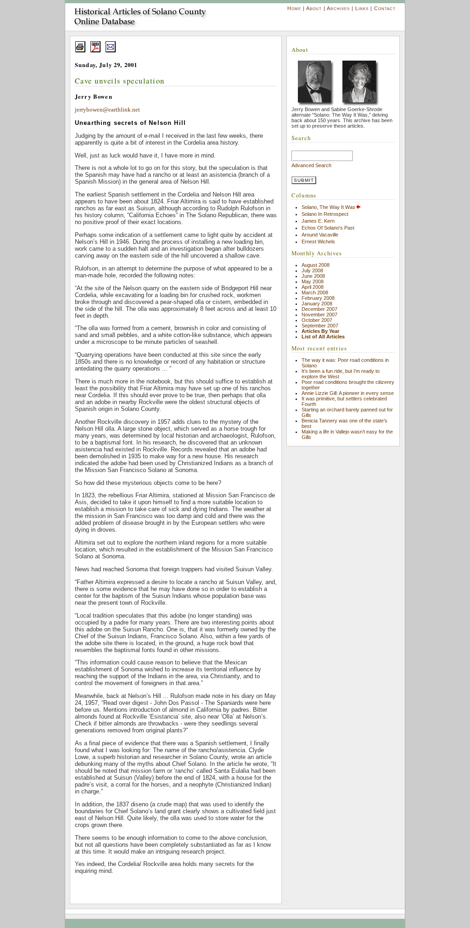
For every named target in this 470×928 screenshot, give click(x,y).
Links (362, 8)
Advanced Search (311, 165)
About (314, 8)
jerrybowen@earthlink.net (107, 110)
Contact (385, 8)
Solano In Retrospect (325, 214)
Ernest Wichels (318, 241)
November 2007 (319, 314)
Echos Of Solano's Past (328, 228)
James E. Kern (318, 221)
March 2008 (315, 292)
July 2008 (312, 270)
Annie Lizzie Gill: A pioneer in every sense (348, 393)
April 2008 (313, 287)
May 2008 (313, 281)
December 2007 (319, 309)
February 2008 (318, 298)
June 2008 (313, 276)
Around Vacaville (320, 234)
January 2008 (317, 303)
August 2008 (316, 265)
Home (294, 8)
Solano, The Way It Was (328, 207)
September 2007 (320, 325)
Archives (338, 8)
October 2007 (317, 320)
